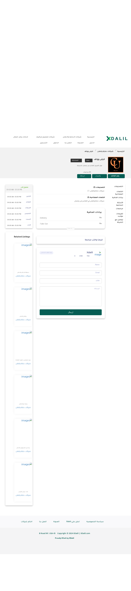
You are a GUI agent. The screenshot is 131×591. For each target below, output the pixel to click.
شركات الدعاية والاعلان (72, 137)
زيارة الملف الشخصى (46, 252)
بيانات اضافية (117, 198)
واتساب (98, 176)
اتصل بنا (68, 143)
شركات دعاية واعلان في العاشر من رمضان (89, 201)
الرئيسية (90, 137)
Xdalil (90, 252)
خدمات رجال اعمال (20, 137)
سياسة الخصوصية (95, 522)
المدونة (81, 143)
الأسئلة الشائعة (119, 203)
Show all (70, 228)
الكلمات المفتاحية (119, 192)
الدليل (91, 143)
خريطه (82, 176)
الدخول (56, 143)
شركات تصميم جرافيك (45, 137)
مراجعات (119, 209)
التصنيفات (118, 187)
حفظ (88, 160)
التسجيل (43, 143)
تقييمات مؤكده (119, 214)
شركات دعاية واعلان (105, 151)
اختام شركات (26, 522)
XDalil (71, 538)
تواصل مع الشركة (119, 220)
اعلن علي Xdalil (73, 522)
